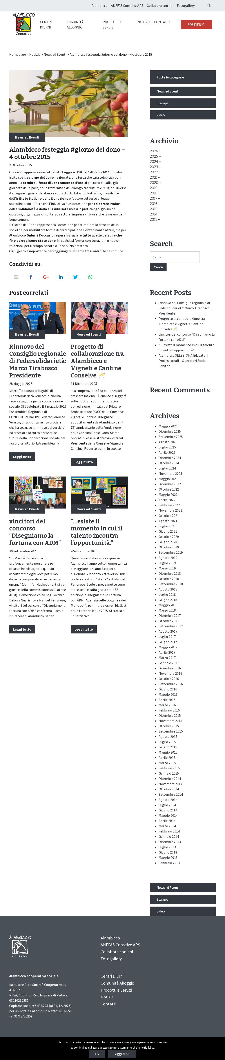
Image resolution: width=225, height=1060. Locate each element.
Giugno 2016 (168, 689)
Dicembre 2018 (170, 573)
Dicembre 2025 (170, 431)
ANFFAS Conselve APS (127, 5)
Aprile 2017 (167, 652)
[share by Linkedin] (61, 277)
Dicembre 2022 (170, 484)
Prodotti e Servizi (112, 24)
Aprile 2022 (167, 500)
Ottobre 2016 (169, 678)
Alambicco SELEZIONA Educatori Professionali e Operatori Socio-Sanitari (183, 360)
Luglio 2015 (167, 742)
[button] (155, 151)
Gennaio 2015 (169, 773)
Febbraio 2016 (169, 710)
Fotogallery (186, 5)
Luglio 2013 (167, 847)
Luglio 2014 (167, 805)
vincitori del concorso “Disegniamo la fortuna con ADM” (35, 532)
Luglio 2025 (167, 447)
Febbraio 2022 (169, 505)
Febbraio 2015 (169, 768)
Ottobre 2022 (169, 489)
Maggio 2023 (168, 479)
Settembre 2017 (171, 626)
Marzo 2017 (167, 657)
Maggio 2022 (168, 494)
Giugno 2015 (168, 747)
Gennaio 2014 (169, 836)
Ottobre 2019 (169, 547)
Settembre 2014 (171, 794)
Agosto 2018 (168, 589)
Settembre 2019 (171, 552)
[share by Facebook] (31, 277)
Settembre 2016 (171, 684)
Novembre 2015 (170, 721)
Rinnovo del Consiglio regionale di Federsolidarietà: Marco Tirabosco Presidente (37, 361)
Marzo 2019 (167, 568)
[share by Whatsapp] (90, 277)
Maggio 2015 (168, 752)
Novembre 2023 (170, 473)
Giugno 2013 (168, 852)
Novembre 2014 (170, 784)
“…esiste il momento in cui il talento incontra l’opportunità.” (96, 532)
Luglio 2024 (167, 468)
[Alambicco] (24, 24)
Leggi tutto (22, 456)
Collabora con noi (160, 5)
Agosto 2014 (168, 799)
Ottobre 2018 (169, 578)
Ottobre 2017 (169, 621)
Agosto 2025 (168, 442)
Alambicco (99, 5)
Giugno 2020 (168, 542)
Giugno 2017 (168, 642)
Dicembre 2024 (170, 457)
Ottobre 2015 (169, 726)
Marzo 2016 (167, 705)
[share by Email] (16, 277)
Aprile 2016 (167, 699)
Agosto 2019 (168, 557)
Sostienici (196, 24)
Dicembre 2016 (170, 668)
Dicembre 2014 (170, 778)
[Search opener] (208, 5)
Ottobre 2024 (169, 463)
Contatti (162, 22)
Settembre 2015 (171, 731)
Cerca (158, 267)
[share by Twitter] (76, 277)
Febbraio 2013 (169, 863)
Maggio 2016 (168, 694)
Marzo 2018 (167, 610)
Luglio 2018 (167, 594)
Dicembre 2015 (170, 715)
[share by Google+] (46, 277)
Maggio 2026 (168, 426)
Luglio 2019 (167, 563)
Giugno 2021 (168, 531)
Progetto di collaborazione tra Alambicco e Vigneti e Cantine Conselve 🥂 (97, 361)
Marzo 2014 (167, 826)
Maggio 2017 (168, 647)
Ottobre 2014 (169, 789)
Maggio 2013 (168, 857)
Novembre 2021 (170, 510)
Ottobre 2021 (169, 515)
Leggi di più (121, 1054)
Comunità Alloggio (75, 24)
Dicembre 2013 (170, 841)
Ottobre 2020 (169, 536)
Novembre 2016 (170, 673)
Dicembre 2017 (170, 615)
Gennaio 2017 (169, 663)
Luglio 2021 (167, 526)
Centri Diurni (46, 24)
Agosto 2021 (168, 521)
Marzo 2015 (167, 763)
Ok (97, 1054)
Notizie (144, 22)
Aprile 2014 (167, 820)
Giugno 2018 (168, 600)
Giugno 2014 (168, 810)
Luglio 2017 (167, 636)
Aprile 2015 (167, 757)
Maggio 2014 (168, 815)
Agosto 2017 (168, 631)
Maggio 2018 (168, 605)
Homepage (17, 54)
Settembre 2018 (171, 584)
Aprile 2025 (167, 452)
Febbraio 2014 (169, 831)
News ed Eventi (55, 54)
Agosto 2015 (168, 736)
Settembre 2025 (171, 436)
